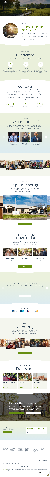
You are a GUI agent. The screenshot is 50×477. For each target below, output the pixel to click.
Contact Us (7, 432)
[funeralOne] (26, 466)
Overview (19, 447)
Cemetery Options (20, 449)
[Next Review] (47, 288)
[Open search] (44, 2)
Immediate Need (20, 452)
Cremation (26, 450)
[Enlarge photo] (25, 207)
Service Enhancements (21, 450)
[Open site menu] (46, 2)
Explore (43, 432)
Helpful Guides (27, 448)
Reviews (42, 449)
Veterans (26, 452)
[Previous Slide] (6, 207)
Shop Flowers (12, 447)
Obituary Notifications (5, 448)
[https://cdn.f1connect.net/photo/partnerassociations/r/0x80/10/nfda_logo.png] (22, 311)
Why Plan (34, 448)
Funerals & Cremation (20, 448)
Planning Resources (35, 451)
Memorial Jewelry (12, 450)
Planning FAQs (35, 449)
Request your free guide (33, 413)
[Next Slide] (46, 137)
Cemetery (26, 451)
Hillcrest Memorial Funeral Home (35, 428)
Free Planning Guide (35, 450)
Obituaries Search (5, 447)
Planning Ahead (27, 453)
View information (5, 469)
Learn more (25, 266)
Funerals (26, 449)
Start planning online (17, 413)
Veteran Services (20, 451)
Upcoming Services (5, 449)
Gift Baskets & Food (12, 448)
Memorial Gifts (12, 449)
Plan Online (34, 452)
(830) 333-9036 (38, 2)
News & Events (42, 448)
